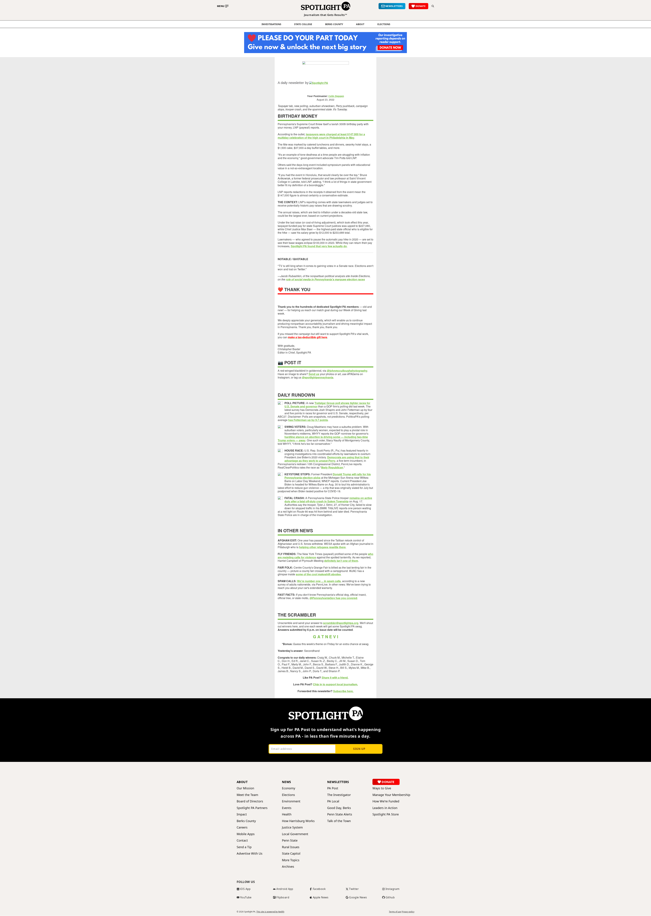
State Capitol (291, 853)
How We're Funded (385, 801)
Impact (242, 814)
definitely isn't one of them (341, 561)
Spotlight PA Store (385, 814)
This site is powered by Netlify (270, 911)
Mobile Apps (246, 834)
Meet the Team (247, 795)
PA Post (332, 788)
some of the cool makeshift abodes (318, 574)
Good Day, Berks (339, 808)
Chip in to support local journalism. (335, 684)
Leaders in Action (384, 808)
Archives (288, 867)
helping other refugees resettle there (322, 547)
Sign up (359, 749)
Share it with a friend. (335, 677)
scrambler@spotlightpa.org (340, 623)
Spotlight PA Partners (252, 808)
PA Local (333, 801)
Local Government (295, 834)
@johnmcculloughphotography (347, 371)
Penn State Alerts (339, 814)
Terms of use (395, 911)
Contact (242, 840)
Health (286, 814)
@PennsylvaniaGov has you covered (333, 598)
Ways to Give (381, 788)
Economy (288, 788)
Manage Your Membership (391, 795)
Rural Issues (290, 847)
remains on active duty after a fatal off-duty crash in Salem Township (328, 499)
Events (286, 808)
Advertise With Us (249, 853)
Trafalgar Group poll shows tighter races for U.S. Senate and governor (327, 404)
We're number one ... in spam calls (319, 581)
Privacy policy (408, 911)
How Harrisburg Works (298, 821)
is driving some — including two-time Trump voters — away (323, 438)
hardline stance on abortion (302, 437)
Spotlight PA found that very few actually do (319, 246)
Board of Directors (250, 801)
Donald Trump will (345, 474)
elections (383, 24)
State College (303, 24)
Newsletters (338, 782)
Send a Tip (244, 847)
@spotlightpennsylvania (317, 377)
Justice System (292, 827)
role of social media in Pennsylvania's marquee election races (325, 279)
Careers (242, 827)
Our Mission (245, 788)
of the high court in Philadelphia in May (329, 138)
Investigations (271, 24)
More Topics (290, 860)
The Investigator (339, 795)
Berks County (334, 24)
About (360, 24)
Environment (291, 801)
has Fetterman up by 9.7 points (308, 420)
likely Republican (332, 467)
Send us (314, 374)
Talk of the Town (339, 821)
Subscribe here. (343, 691)
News (286, 782)
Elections (288, 795)
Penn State (290, 840)
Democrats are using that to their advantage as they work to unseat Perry (326, 459)
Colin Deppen (336, 96)
